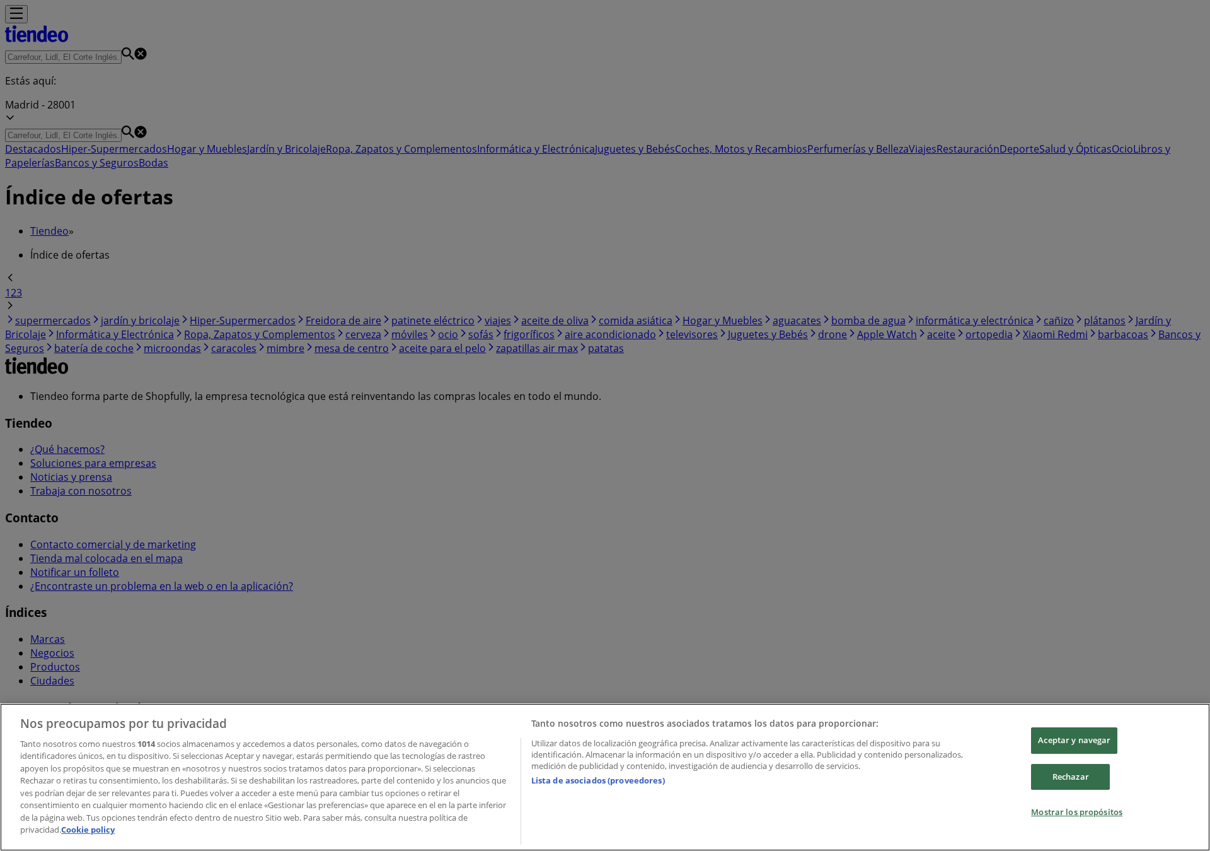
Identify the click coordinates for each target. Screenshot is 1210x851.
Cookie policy (88, 829)
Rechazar (1070, 776)
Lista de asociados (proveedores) (598, 780)
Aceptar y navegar (1074, 740)
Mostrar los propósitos (1076, 812)
